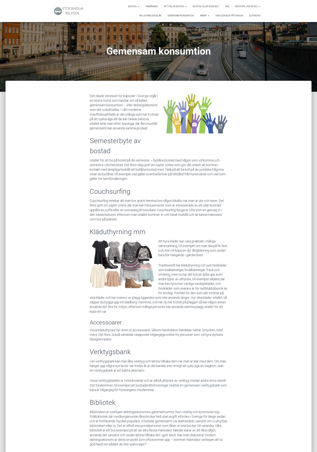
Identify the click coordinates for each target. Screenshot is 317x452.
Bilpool (133, 6)
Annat (203, 15)
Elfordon (254, 15)
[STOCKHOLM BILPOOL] (69, 11)
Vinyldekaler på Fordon (229, 15)
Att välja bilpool (174, 6)
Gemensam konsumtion (180, 15)
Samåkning (151, 6)
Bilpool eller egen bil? (206, 6)
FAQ (227, 6)
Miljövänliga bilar (150, 15)
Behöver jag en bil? (246, 6)
